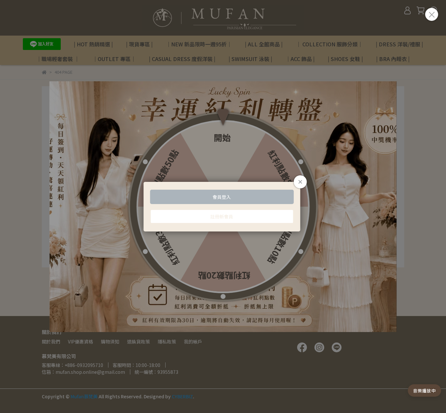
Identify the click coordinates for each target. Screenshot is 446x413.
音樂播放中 (424, 391)
